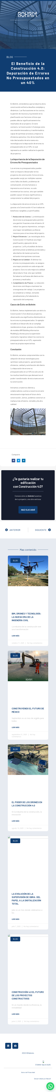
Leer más (15, 636)
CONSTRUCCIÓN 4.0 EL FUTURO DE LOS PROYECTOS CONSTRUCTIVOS (28, 995)
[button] (13, 460)
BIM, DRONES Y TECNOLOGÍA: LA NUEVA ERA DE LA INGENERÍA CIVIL (26, 617)
